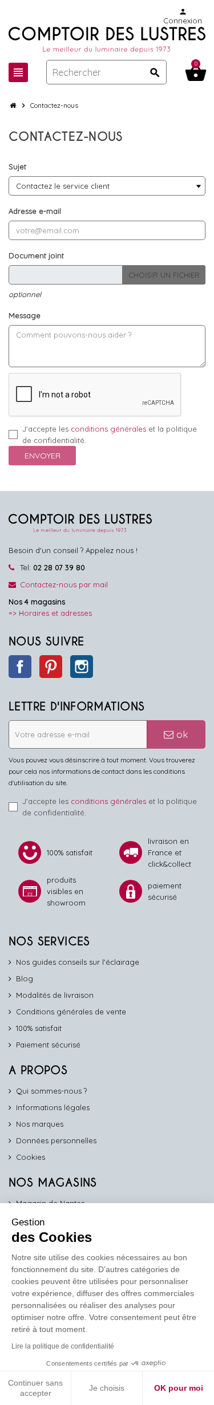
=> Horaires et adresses (50, 613)
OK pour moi (178, 1387)
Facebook (20, 666)
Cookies (30, 1157)
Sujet (17, 166)
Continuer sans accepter (35, 1388)
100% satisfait (39, 1028)
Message (25, 315)
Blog (24, 978)
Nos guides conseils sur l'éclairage (77, 962)
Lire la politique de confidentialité (62, 1346)
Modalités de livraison (55, 995)
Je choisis (106, 1387)
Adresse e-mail (35, 211)
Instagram (81, 666)
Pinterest (50, 666)
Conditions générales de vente (71, 1011)
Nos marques (39, 1123)
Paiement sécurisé (48, 1044)
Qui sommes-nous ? (51, 1090)
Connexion (182, 16)
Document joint (36, 255)
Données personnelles (56, 1140)
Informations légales (53, 1107)
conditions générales (108, 428)
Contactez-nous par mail (64, 584)
